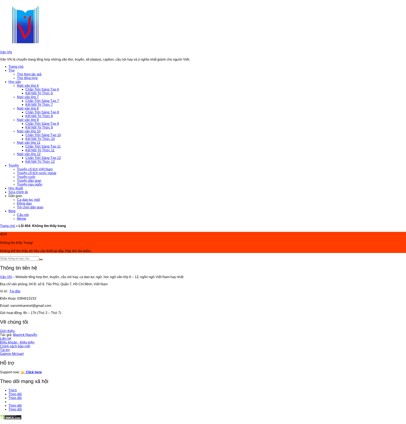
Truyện (13, 165)
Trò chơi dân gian (30, 207)
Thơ (11, 70)
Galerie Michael (12, 354)
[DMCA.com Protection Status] (11, 418)
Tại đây (15, 291)
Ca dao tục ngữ (28, 199)
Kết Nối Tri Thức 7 (39, 104)
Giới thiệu (7, 331)
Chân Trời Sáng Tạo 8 (42, 112)
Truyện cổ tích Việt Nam (35, 169)
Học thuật (15, 188)
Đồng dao (24, 203)
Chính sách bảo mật (15, 346)
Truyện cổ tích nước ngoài (36, 173)
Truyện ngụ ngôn (29, 184)
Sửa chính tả (18, 192)
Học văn (14, 82)
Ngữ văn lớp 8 (28, 108)
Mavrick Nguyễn (25, 335)
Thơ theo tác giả (29, 74)
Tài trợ (5, 350)
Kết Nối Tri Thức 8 (39, 116)
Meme (21, 218)
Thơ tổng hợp (27, 78)
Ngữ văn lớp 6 (28, 85)
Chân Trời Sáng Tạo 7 (42, 101)
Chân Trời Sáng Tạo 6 (42, 89)
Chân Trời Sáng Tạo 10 (43, 135)
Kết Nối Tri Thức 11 (40, 150)
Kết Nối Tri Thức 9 (39, 127)
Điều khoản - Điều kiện (17, 342)
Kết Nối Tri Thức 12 (40, 161)
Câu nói (23, 215)
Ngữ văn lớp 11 (28, 142)
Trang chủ (15, 66)
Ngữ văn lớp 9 (28, 120)
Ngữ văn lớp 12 (29, 154)
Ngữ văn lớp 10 (29, 131)
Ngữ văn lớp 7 (28, 97)
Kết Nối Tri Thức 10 (40, 139)
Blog (11, 211)
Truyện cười (26, 177)
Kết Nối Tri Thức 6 (39, 93)
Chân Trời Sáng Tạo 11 (43, 146)
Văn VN (6, 52)
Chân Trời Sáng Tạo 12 (43, 158)
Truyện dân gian (29, 180)
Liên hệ (5, 338)
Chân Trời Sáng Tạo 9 (42, 123)
